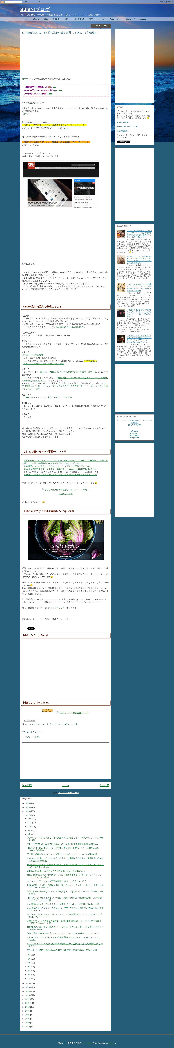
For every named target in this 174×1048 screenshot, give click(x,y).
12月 (30, 818)
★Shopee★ (134, 433)
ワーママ (101, 19)
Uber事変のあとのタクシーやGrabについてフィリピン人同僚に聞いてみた (57, 466)
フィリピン (34, 724)
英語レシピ (130, 19)
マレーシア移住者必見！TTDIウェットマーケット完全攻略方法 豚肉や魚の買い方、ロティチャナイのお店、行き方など (140, 234)
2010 (27, 1007)
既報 (26, 114)
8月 (29, 834)
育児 (91, 19)
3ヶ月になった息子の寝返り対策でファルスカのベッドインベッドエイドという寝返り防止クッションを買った (139, 259)
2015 (27, 987)
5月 (29, 963)
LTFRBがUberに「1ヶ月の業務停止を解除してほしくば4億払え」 (56, 871)
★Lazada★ (134, 435)
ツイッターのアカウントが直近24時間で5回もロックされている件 (57, 881)
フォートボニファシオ (51, 724)
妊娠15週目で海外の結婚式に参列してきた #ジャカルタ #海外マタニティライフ (63, 933)
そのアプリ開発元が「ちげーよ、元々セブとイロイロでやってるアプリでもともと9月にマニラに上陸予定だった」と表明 (65, 386)
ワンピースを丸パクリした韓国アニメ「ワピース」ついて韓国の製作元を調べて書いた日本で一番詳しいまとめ (139, 287)
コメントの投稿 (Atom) (68, 793)
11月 (30, 823)
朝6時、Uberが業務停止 (34, 355)
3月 (29, 971)
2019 (27, 807)
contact (143, 19)
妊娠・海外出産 (78, 19)
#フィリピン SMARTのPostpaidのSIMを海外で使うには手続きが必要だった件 (62, 950)
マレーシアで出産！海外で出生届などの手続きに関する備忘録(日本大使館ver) (62, 844)
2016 (27, 983)
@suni (25, 79)
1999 (27, 1023)
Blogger (112, 1043)
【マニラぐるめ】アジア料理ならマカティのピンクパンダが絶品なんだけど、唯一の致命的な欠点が (139, 313)
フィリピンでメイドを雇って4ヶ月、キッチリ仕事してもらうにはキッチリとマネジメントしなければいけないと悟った (139, 339)
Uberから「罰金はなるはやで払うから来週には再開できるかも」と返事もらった (60, 475)
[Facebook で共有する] (32, 720)
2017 (27, 815)
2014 (27, 991)
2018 (27, 811)
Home (25, 19)
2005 (27, 1015)
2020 (27, 803)
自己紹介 (36, 19)
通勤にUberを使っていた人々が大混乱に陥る (43, 364)
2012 (27, 999)
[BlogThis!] (27, 720)
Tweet (65, 128)
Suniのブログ (35, 9)
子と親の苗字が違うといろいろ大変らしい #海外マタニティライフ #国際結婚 (62, 854)
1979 (27, 1027)
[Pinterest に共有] (34, 720)
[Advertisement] (65, 57)
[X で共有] (30, 720)
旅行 (66, 19)
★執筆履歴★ (122, 131)
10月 (30, 826)
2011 (27, 1003)
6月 (29, 959)
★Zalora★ (134, 431)
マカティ (66, 724)
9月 (29, 830)
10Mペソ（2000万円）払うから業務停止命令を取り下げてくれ (68, 372)
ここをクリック (57, 608)
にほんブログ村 (66, 494)
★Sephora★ (134, 438)
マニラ (74, 724)
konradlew (87, 1043)
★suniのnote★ (122, 122)
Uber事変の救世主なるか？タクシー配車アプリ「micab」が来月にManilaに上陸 (60, 469)
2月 (29, 974)
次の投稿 (27, 785)
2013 (27, 995)
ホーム (65, 785)
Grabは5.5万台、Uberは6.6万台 (70, 327)
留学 (46, 19)
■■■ (54, 87)
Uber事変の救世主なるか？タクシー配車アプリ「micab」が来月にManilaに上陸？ (64, 904)
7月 (29, 955)
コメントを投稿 (32, 737)
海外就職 (56, 19)
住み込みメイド (115, 19)
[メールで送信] (25, 720)
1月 (29, 978)
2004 (27, 1019)
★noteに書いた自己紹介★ (127, 126)
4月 (29, 967)
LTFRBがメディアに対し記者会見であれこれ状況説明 (47, 397)
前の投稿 (104, 785)
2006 (27, 1011)
